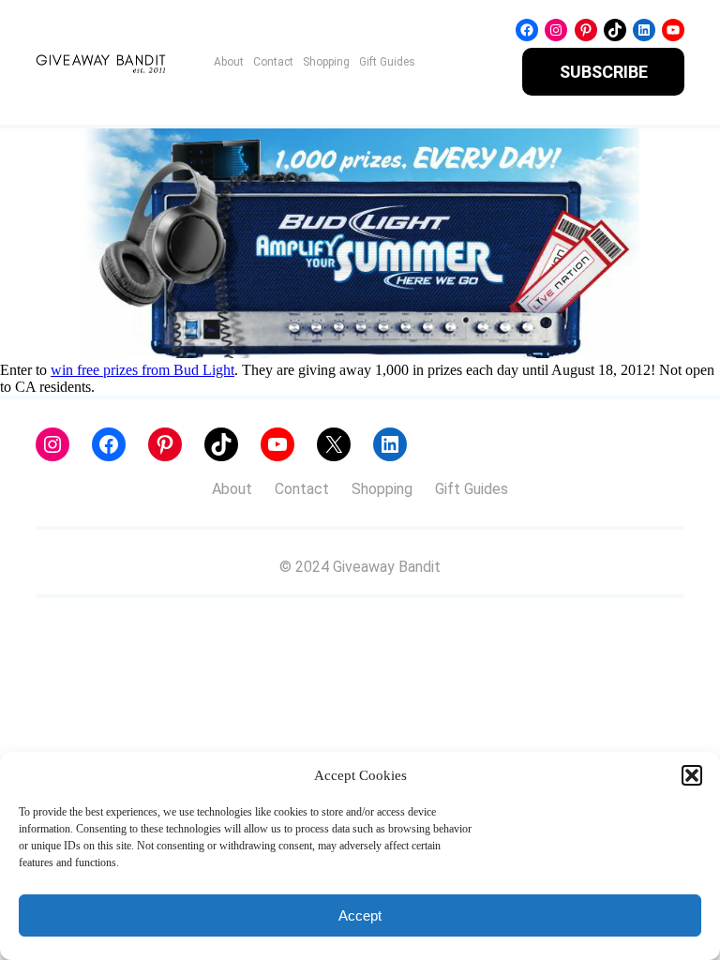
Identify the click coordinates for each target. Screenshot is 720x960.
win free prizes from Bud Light (142, 370)
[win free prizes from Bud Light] (360, 353)
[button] (691, 775)
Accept (360, 915)
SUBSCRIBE (604, 72)
